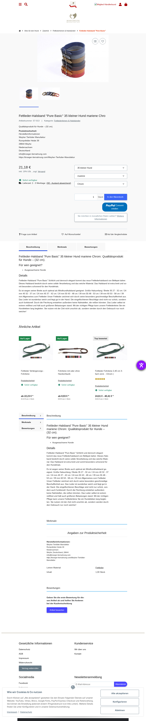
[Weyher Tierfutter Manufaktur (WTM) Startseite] (73, 4)
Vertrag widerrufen (30, 668)
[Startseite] (20, 31)
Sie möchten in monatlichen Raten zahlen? (101, 217)
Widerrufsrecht (25, 662)
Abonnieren (120, 684)
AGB (21, 654)
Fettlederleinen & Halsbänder (67, 121)
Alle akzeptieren (119, 693)
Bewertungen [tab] (91, 247)
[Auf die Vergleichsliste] (95, 41)
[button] (120, 4)
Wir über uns (80, 649)
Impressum (12, 712)
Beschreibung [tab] (33, 247)
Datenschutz (26, 712)
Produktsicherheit (28, 381)
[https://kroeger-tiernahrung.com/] (73, 17)
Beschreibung (28, 415)
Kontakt (77, 654)
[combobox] (100, 168)
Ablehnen (120, 710)
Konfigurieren (120, 701)
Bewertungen (28, 428)
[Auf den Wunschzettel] (103, 41)
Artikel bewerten (57, 610)
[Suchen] (26, 4)
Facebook (23, 683)
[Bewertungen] (100, 379)
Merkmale (26, 422)
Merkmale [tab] (62, 247)
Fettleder (100, 567)
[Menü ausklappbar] (20, 4)
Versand (41, 171)
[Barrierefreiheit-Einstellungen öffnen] (141, 365)
